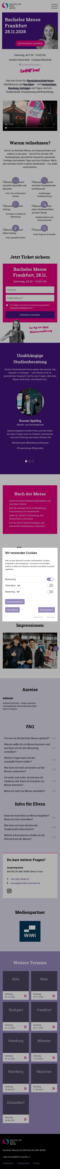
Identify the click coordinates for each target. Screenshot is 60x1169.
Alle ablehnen (12, 610)
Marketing (12, 591)
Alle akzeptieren (46, 610)
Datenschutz (39, 617)
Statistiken (13, 585)
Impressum (50, 617)
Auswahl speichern (15, 601)
